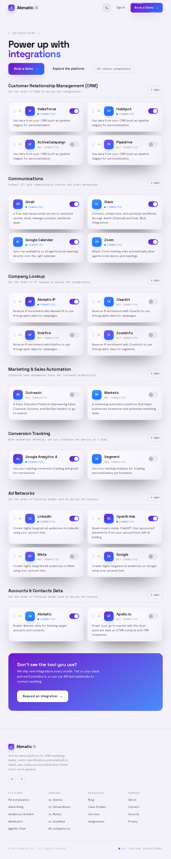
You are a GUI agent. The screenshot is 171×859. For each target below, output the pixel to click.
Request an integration (43, 696)
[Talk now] (144, 838)
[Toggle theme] (107, 8)
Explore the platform (68, 69)
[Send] (151, 838)
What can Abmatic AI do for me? (65, 821)
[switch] (74, 111)
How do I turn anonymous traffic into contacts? (118, 821)
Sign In (120, 7)
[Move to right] (144, 813)
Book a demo (26, 69)
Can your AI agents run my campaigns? (69, 828)
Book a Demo (147, 7)
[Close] (154, 800)
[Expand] (150, 813)
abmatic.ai (107, 848)
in (12, 779)
